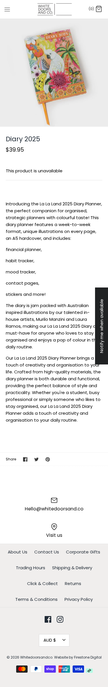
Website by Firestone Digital (78, 657)
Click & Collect (42, 583)
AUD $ (49, 640)
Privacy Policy (79, 599)
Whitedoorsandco (36, 657)
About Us (17, 552)
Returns (73, 583)
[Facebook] (48, 619)
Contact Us (46, 552)
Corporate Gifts (83, 552)
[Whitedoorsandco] (54, 9)
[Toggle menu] (7, 9)
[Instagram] (60, 619)
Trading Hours (30, 568)
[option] (54, 73)
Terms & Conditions (36, 599)
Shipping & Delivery (72, 568)
